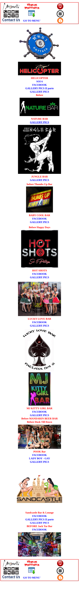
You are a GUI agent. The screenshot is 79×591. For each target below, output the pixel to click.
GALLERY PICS (39, 122)
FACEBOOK (39, 273)
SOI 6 (39, 81)
